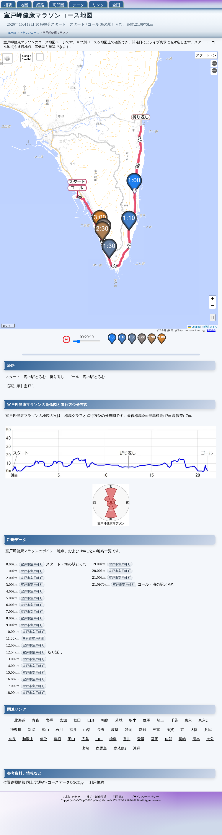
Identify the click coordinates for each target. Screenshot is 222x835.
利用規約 (211, 330)
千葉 (174, 720)
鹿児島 (101, 748)
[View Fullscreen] (40, 57)
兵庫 (208, 730)
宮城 (63, 720)
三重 (156, 730)
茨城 (118, 720)
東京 (188, 720)
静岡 (128, 730)
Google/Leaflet (26, 57)
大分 (210, 739)
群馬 (146, 720)
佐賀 (168, 739)
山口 (99, 739)
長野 (100, 730)
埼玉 (160, 720)
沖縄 (136, 748)
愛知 (142, 730)
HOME (12, 32)
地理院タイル (209, 326)
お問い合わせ (71, 796)
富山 (45, 730)
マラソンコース (29, 32)
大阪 (194, 730)
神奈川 (15, 730)
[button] (77, 191)
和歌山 (27, 739)
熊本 (196, 739)
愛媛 (140, 739)
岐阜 (114, 730)
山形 (91, 720)
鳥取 (43, 739)
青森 (35, 720)
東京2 (203, 720)
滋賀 (170, 730)
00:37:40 (87, 337)
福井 (73, 730)
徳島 (113, 739)
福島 (105, 720)
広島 (85, 739)
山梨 (87, 730)
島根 (57, 739)
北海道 (19, 720)
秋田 (77, 720)
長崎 (182, 739)
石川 (59, 730)
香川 (127, 739)
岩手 (49, 720)
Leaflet (195, 326)
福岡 (154, 739)
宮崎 (85, 748)
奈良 (12, 739)
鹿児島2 (119, 748)
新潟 (31, 730)
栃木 (132, 720)
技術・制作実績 (96, 796)
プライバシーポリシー (145, 796)
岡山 (71, 739)
